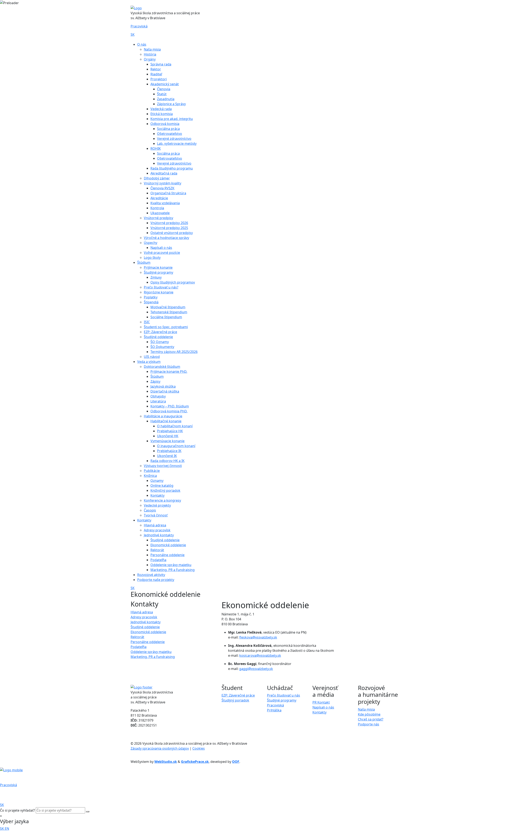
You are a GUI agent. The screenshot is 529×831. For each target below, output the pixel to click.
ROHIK (155, 148)
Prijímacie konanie (158, 267)
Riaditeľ (156, 74)
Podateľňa (158, 560)
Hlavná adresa (155, 525)
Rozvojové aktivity (151, 574)
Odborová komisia (164, 123)
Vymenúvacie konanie (167, 441)
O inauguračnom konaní (176, 446)
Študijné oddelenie (158, 337)
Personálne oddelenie (167, 555)
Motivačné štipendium (167, 307)
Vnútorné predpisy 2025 (169, 228)
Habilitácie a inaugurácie (163, 416)
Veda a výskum (149, 361)
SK (133, 34)
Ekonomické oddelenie (168, 545)
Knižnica (150, 475)
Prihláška (274, 710)
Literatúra (158, 401)
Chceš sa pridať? (370, 719)
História (150, 54)
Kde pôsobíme (369, 714)
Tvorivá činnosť (156, 515)
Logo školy (152, 257)
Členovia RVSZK (162, 188)
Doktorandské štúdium (162, 366)
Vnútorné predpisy (158, 218)
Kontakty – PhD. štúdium (169, 406)
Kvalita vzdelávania (165, 203)
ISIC (147, 322)
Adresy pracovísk (157, 530)
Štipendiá (151, 302)
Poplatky (150, 297)
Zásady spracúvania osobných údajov (160, 748)
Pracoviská (139, 26)
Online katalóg (161, 485)
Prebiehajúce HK (170, 431)
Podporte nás (368, 724)
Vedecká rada (161, 109)
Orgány (150, 59)
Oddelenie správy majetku (170, 565)
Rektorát (157, 550)
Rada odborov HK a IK (167, 460)
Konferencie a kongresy (162, 500)
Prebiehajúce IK (169, 451)
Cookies (198, 748)
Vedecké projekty (157, 505)
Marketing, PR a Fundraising (172, 569)
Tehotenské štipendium (168, 312)
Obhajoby (158, 396)
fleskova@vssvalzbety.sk (258, 637)
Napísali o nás (161, 247)
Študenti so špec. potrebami (166, 327)
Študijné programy (158, 272)
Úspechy (150, 242)
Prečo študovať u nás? (161, 287)
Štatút (162, 94)
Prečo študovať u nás (283, 695)
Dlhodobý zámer (157, 178)
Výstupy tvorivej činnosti (163, 465)
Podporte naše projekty (155, 579)
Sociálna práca (168, 128)
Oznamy (156, 480)
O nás (141, 44)
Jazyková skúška (163, 386)
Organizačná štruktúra (168, 193)
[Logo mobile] (11, 770)
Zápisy (155, 381)
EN (7, 828)
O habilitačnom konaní (175, 426)
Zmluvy (156, 277)
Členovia (163, 89)
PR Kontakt (321, 702)
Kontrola (157, 208)
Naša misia (152, 49)
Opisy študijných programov (172, 282)
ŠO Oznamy (159, 342)
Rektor (155, 69)
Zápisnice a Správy (171, 104)
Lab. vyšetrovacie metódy (177, 143)
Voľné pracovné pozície (162, 252)
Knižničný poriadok (165, 490)
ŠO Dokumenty (162, 346)
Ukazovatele (160, 213)
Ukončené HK (167, 436)
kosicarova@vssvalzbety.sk (260, 655)
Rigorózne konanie (158, 292)
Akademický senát (164, 84)
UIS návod (152, 356)
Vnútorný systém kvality (162, 183)
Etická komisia (161, 114)
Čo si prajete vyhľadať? (17, 810)
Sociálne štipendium (166, 317)
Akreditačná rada (163, 173)
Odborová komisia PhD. (168, 411)
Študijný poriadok (235, 700)
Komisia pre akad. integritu (171, 118)
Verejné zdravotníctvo (174, 138)
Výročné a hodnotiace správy (166, 237)
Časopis (150, 510)
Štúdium (143, 262)
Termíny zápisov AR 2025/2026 (174, 351)
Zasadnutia (165, 99)
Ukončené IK (167, 455)
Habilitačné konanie (165, 421)
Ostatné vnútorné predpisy (171, 232)
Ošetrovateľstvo (169, 133)
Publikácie (152, 470)
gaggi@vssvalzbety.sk (256, 668)
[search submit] (87, 811)
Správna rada (160, 64)
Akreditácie (159, 198)
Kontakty (157, 495)
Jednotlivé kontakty (159, 535)
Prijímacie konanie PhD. (168, 371)
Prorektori (158, 79)
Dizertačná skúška (164, 391)
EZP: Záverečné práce (160, 332)
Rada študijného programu (171, 168)
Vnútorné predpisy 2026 (169, 223)
